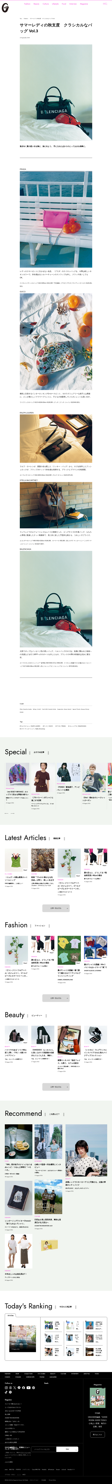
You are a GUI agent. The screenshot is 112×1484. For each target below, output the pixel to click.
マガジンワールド (34, 1480)
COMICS (7, 1377)
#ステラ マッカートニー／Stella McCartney (32, 729)
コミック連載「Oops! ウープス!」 (15, 1425)
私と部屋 (7, 1414)
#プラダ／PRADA (61, 726)
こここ (19, 1475)
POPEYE (18, 1470)
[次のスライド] (10, 813)
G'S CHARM (41, 1374)
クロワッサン (26, 1470)
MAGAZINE (53, 1377)
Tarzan (58, 1470)
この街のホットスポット (12, 1439)
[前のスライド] (6, 813)
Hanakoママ (71, 1470)
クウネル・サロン (10, 1475)
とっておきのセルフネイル (13, 1407)
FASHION (7, 1374)
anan (6, 1470)
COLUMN (18, 1377)
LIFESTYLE (87, 1374)
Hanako (44, 1470)
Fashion (26, 18)
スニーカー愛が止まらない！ (13, 1404)
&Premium (51, 1470)
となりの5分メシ (10, 1428)
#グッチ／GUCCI (48, 726)
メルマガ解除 (9, 1462)
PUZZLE (42, 1377)
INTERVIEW (74, 1374)
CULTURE (63, 1374)
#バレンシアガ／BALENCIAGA (77, 726)
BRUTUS (11, 1470)
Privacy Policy (52, 1480)
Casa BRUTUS (36, 1470)
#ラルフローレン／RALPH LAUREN (30, 726)
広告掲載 (43, 1480)
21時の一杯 (8, 1435)
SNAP (17, 1374)
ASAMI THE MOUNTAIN (12, 1418)
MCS (24, 1475)
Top (21, 18)
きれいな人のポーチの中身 (13, 1411)
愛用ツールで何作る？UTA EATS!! (15, 1432)
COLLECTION (28, 1374)
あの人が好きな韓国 (11, 1442)
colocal (63, 1470)
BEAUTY (52, 1374)
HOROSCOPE (30, 1377)
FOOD (97, 1374)
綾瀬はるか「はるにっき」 (13, 1421)
